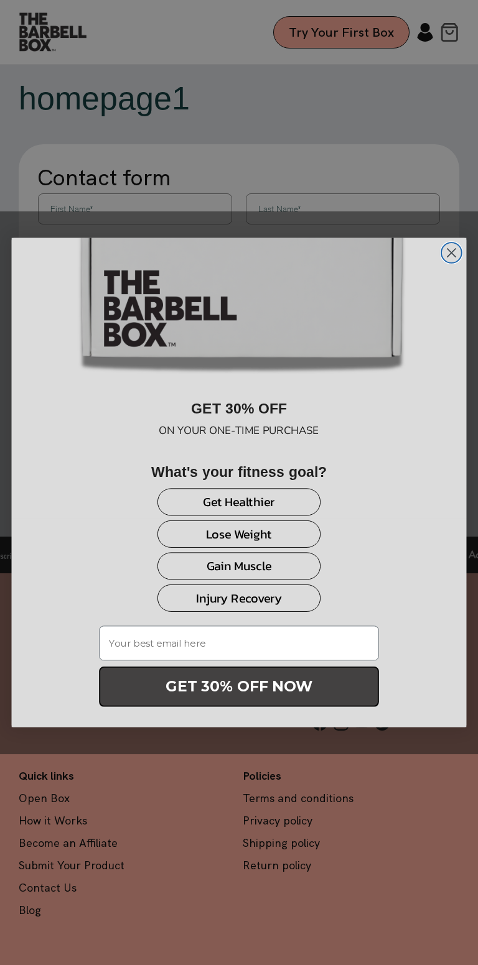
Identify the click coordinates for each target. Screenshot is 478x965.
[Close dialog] (451, 252)
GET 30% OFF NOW (239, 686)
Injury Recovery (239, 598)
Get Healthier (238, 502)
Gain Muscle (239, 566)
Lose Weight (239, 534)
